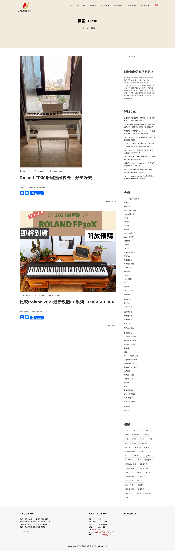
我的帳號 (144, 5)
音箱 (125, 386)
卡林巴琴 (148, 460)
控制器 (126, 229)
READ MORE (111, 201)
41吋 (147, 430)
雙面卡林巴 (129, 493)
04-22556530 (97, 530)
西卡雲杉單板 (129, 489)
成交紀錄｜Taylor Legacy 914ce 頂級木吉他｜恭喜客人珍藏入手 (139, 164)
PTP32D (147, 447)
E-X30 (134, 439)
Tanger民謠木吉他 (130, 363)
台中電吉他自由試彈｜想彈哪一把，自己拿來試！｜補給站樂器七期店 (139, 119)
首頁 (70, 5)
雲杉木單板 (148, 493)
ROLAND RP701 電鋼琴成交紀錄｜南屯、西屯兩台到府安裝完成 (139, 151)
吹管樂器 (127, 241)
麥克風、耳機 (129, 375)
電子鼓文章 (128, 320)
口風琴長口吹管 (143, 468)
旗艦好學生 (128, 407)
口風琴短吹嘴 (129, 468)
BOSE (145, 435)
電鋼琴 (126, 287)
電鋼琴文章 (128, 312)
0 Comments (57, 171)
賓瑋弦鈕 (141, 489)
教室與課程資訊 (129, 252)
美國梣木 (141, 485)
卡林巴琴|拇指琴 (130, 337)
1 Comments (56, 295)
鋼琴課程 (127, 271)
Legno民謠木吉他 (130, 360)
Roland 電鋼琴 (129, 291)
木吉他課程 (128, 268)
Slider (126, 283)
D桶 (126, 439)
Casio (126, 275)
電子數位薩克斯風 (130, 367)
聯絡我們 (131, 5)
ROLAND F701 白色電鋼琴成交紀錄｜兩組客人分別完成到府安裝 (139, 158)
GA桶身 (150, 439)
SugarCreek (148, 456)
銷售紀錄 (127, 299)
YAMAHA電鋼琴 (130, 210)
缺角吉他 (139, 481)
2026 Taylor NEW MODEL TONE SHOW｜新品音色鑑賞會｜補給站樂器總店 (139, 145)
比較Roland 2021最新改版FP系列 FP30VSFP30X (67, 302)
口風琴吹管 (143, 464)
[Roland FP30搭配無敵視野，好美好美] (51, 111)
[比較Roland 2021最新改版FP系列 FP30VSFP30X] (68, 251)
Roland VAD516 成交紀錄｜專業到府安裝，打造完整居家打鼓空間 (138, 171)
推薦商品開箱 (129, 328)
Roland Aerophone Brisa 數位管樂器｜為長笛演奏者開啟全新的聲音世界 (139, 177)
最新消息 (93, 5)
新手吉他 (139, 472)
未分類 (126, 410)
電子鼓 (126, 222)
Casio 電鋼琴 (129, 237)
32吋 (127, 430)
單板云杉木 (129, 472)
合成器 (126, 226)
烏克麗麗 (127, 371)
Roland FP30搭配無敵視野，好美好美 (56, 177)
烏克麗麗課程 (129, 264)
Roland (126, 248)
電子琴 (126, 203)
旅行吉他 (149, 472)
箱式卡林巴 (129, 481)
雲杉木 (139, 493)
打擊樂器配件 (129, 390)
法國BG (140, 476)
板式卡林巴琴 (129, 476)
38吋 (140, 430)
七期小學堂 (128, 307)
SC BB (127, 456)
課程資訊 (127, 256)
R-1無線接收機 (130, 451)
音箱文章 (127, 323)
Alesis (126, 218)
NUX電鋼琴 (128, 279)
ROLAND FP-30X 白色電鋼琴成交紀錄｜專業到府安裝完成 (139, 138)
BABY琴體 (135, 435)
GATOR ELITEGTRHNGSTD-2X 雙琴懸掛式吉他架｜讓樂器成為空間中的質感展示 (139, 126)
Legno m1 (143, 443)
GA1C (142, 439)
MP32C (128, 447)
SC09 (149, 451)
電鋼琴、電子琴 (129, 344)
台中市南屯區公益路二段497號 (103, 532)
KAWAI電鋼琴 (129, 214)
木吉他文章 (128, 316)
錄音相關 (127, 206)
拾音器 (126, 383)
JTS (126, 443)
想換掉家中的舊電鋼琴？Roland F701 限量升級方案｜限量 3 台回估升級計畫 (139, 132)
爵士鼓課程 (128, 260)
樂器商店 (104, 5)
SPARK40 (137, 456)
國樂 (125, 352)
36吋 (133, 430)
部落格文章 (118, 5)
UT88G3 (128, 460)
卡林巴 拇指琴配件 (131, 341)
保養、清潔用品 (129, 402)
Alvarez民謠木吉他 (131, 356)
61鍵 (127, 435)
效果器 (126, 245)
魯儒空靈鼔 (128, 333)
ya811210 (41, 295)
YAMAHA (138, 460)
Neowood (137, 447)
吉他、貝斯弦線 (129, 394)
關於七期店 (81, 5)
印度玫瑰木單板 (130, 464)
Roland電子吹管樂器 (131, 199)
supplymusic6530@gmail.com (103, 535)
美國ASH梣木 (130, 485)
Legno (134, 443)
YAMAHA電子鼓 (130, 233)
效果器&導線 (128, 379)
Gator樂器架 (128, 398)
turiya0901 (42, 171)
